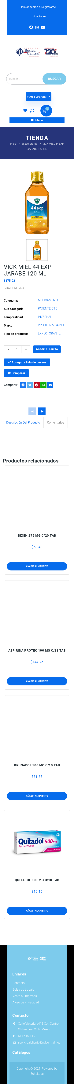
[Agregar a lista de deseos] (37, 526)
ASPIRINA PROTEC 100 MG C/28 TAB (37, 650)
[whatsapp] (43, 385)
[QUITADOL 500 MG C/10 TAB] (37, 841)
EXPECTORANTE (49, 333)
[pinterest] (37, 385)
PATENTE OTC (47, 308)
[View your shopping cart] (44, 111)
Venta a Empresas (37, 96)
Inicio (13, 143)
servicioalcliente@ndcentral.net (39, 1042)
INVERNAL (45, 317)
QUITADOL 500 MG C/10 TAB (37, 880)
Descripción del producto (23, 422)
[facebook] (23, 385)
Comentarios (55, 422)
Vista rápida (46, 526)
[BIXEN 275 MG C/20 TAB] (37, 497)
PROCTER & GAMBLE (52, 325)
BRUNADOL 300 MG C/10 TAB (37, 765)
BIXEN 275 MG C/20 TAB (37, 535)
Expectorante (29, 143)
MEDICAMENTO (48, 300)
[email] (50, 385)
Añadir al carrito (47, 349)
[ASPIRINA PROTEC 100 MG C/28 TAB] (37, 612)
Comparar (18, 373)
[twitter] (30, 385)
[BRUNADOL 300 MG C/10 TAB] (37, 727)
